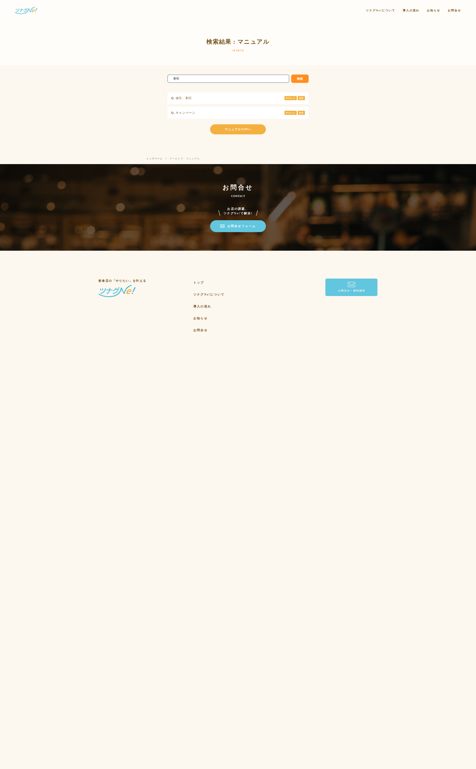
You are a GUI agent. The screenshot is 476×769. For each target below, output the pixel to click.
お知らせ (200, 318)
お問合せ (200, 330)
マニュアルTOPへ (238, 129)
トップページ (154, 158)
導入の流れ (202, 306)
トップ (198, 282)
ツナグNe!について (209, 294)
